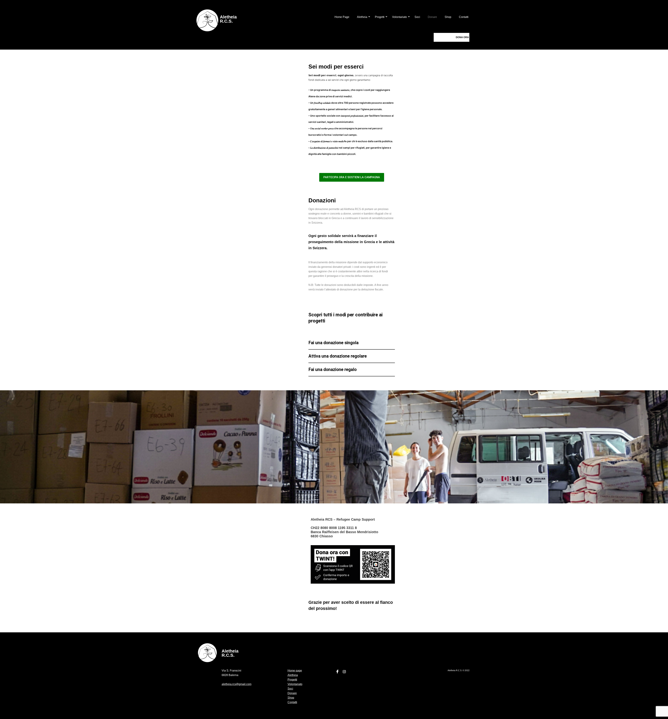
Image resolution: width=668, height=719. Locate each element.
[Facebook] (337, 671)
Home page (295, 670)
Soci (417, 16)
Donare (432, 16)
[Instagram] (344, 671)
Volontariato (399, 16)
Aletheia (362, 16)
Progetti (379, 16)
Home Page (342, 16)
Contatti (463, 16)
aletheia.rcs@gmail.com (236, 684)
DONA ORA (462, 37)
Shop (448, 16)
